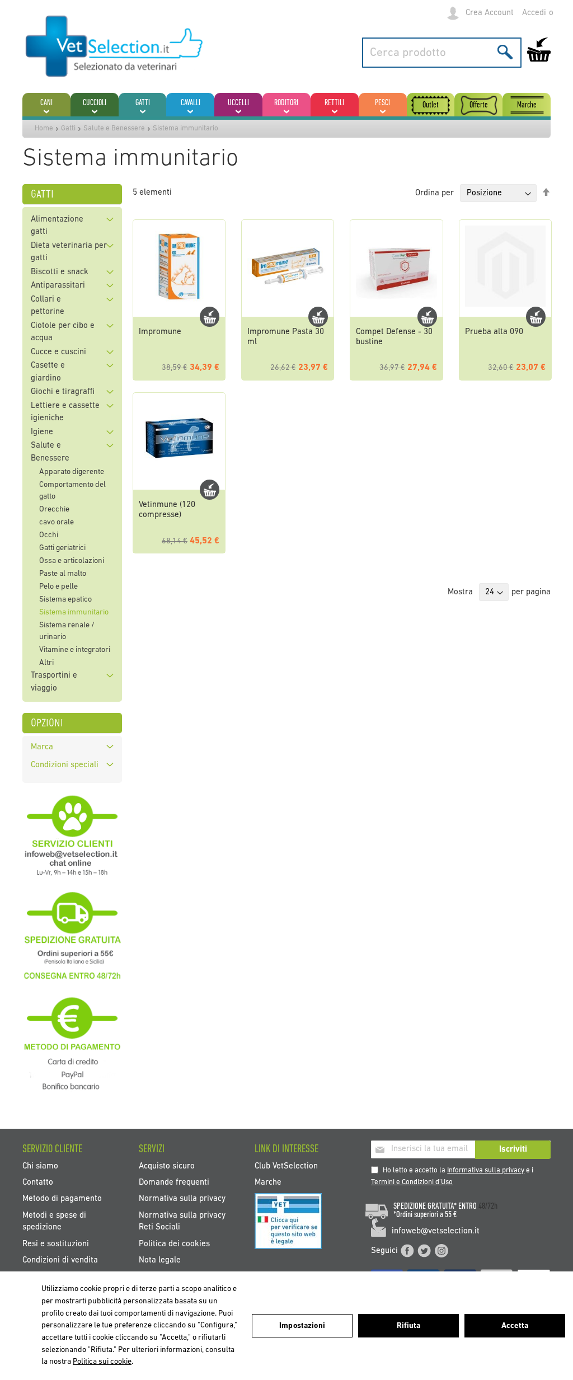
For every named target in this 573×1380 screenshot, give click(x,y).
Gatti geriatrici (62, 548)
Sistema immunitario (74, 612)
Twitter (424, 1250)
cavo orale (56, 522)
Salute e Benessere (114, 128)
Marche (268, 1182)
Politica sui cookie (102, 1362)
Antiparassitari (58, 285)
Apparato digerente (71, 472)
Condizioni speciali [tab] (64, 765)
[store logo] (114, 47)
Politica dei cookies (174, 1244)
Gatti (68, 128)
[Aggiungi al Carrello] (209, 317)
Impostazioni (302, 1326)
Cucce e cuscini (58, 352)
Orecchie (54, 509)
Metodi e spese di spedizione (54, 1221)
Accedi (534, 13)
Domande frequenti (174, 1182)
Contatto (37, 1182)
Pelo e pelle (58, 587)
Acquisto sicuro (167, 1166)
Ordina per (434, 193)
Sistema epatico (65, 599)
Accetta (514, 1326)
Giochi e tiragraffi (63, 392)
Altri (46, 663)
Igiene (42, 432)
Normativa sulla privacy (182, 1199)
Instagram (441, 1250)
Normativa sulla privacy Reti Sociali (182, 1221)
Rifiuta (409, 1326)
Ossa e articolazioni (71, 561)
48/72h (487, 1206)
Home (44, 128)
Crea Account (490, 13)
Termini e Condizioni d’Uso (412, 1182)
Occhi (48, 535)
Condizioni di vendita (60, 1260)
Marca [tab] (42, 747)
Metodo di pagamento (62, 1199)
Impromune (160, 332)
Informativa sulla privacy (485, 1170)
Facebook (407, 1250)
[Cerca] (505, 51)
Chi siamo (40, 1166)
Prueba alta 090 (494, 332)
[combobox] (442, 52)
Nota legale (160, 1260)
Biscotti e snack (59, 272)
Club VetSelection (286, 1166)
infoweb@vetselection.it (436, 1231)
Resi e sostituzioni (55, 1244)
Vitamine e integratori (74, 650)
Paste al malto (62, 574)
